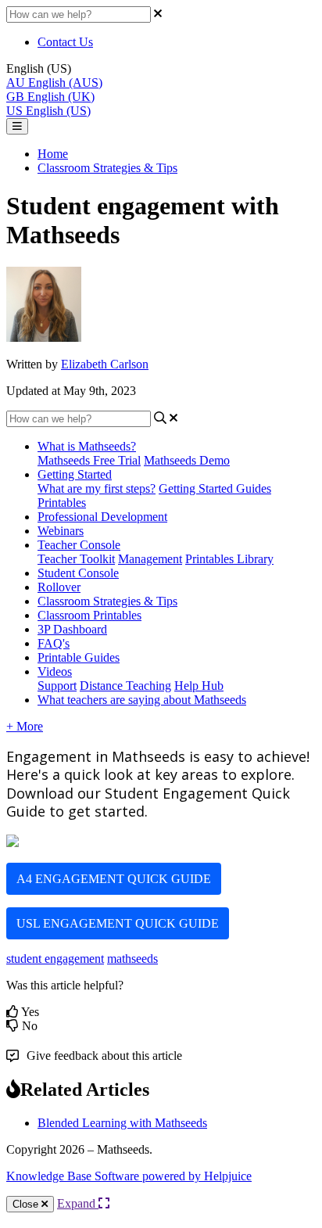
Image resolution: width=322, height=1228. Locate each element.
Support (57, 685)
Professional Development (102, 516)
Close (27, 1204)
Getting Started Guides (215, 488)
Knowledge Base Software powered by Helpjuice (129, 1176)
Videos (55, 671)
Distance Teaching (125, 685)
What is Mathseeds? (87, 446)
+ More (24, 726)
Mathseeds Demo (187, 460)
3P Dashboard (72, 629)
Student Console (78, 573)
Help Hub (199, 685)
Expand (77, 1203)
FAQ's (54, 643)
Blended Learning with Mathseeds (122, 1122)
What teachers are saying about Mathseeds (142, 699)
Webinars (61, 530)
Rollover (59, 587)
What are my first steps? (97, 488)
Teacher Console (79, 544)
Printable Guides (79, 657)
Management (150, 559)
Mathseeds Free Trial (89, 460)
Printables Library (229, 559)
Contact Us (65, 41)
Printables (62, 502)
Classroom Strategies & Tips (107, 167)
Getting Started (75, 474)
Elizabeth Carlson (104, 364)
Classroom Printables (89, 615)
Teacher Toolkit (76, 559)
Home (53, 153)
